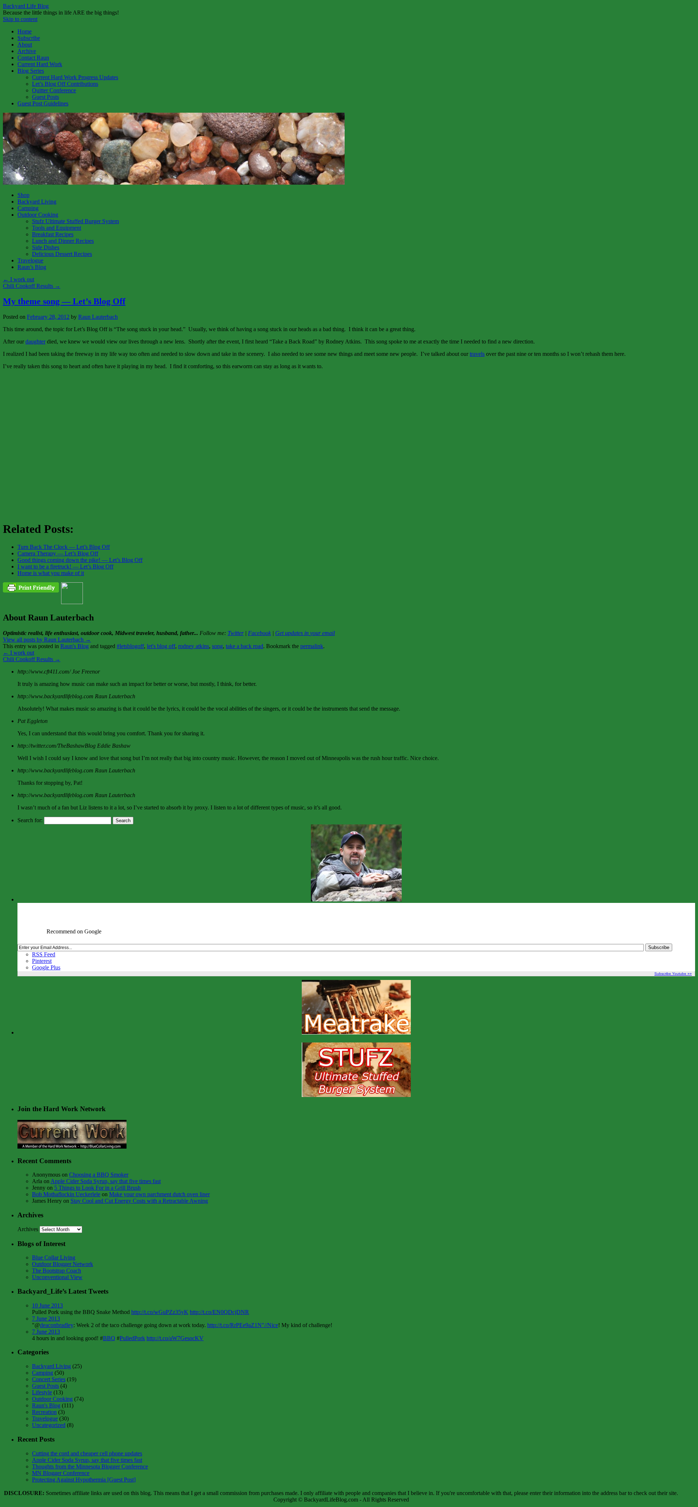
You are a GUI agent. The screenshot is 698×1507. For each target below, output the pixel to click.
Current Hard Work (39, 64)
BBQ (109, 1338)
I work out (18, 279)
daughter (35, 341)
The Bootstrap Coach (56, 1270)
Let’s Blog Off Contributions (65, 84)
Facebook (259, 633)
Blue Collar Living (53, 1257)
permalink (311, 646)
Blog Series (30, 71)
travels (477, 354)
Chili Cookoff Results (31, 286)
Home (24, 31)
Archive (26, 51)
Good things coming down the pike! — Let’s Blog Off (80, 560)
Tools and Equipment (56, 228)
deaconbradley (56, 1325)
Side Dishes (45, 247)
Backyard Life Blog (26, 6)
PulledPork (132, 1338)
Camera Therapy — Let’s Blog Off (57, 553)
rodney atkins (193, 646)
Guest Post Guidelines (42, 103)
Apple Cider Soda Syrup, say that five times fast (106, 1181)
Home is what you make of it (50, 573)
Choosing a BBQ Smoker (98, 1175)
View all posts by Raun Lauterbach (47, 639)
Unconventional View (57, 1277)
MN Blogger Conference (60, 1473)
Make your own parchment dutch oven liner (159, 1194)
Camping (28, 208)
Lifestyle (42, 1392)
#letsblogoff (130, 646)
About (24, 44)
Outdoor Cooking (37, 215)
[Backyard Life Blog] (174, 183)
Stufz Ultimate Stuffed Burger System (75, 221)
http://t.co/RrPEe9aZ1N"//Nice (242, 1325)
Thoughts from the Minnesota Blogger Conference (90, 1466)
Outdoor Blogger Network (62, 1264)
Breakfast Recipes (52, 234)
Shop (23, 195)
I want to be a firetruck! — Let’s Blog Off (65, 566)
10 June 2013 (47, 1305)
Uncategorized (48, 1425)
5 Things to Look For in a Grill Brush (97, 1188)
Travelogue (30, 260)
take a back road (244, 646)
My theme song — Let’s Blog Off (64, 301)
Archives (27, 1229)
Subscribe (28, 38)
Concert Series (48, 1379)
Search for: (30, 820)
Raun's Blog (74, 646)
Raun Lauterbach (98, 317)
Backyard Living (36, 201)
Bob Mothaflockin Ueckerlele (66, 1194)
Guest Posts (45, 97)
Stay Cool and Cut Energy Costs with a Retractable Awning (139, 1201)
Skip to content (20, 19)
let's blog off (161, 646)
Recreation (44, 1412)
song (217, 646)
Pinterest (42, 961)
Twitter (236, 633)
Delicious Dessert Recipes (62, 254)
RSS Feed (43, 954)
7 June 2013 (46, 1318)
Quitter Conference (54, 90)
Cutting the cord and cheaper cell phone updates (87, 1453)
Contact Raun (33, 58)
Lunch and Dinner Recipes (63, 241)
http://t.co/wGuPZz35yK (159, 1312)
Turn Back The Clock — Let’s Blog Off (63, 547)
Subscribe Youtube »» (673, 974)
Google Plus (46, 967)
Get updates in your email (305, 633)
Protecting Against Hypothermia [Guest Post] (84, 1479)
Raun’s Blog (31, 267)
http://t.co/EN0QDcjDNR (219, 1312)
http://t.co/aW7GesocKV (175, 1338)
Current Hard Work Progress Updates (75, 77)
